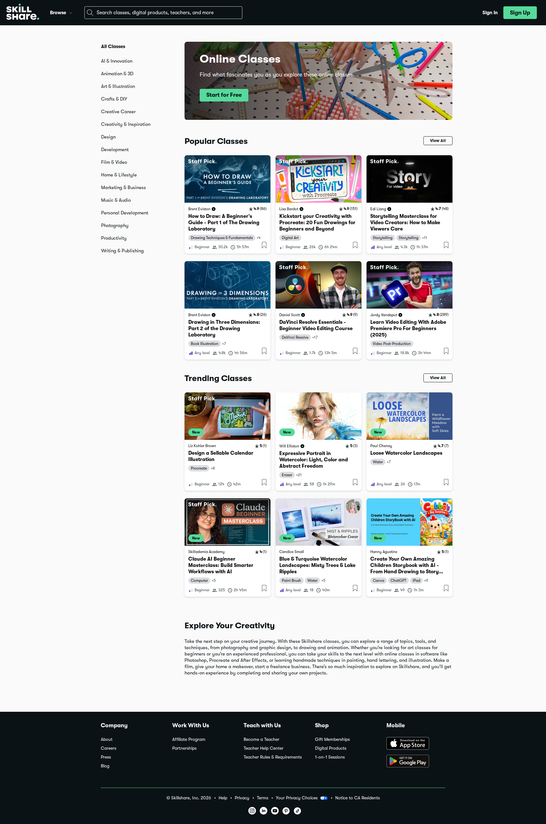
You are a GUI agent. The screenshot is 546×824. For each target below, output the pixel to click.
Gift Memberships (332, 739)
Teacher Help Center (263, 748)
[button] (70, 12)
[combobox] (163, 12)
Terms (262, 798)
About (106, 739)
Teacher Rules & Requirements (273, 757)
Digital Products (330, 748)
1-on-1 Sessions (330, 757)
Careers (108, 748)
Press (106, 757)
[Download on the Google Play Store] (415, 762)
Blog (105, 766)
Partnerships (184, 748)
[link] (227, 204)
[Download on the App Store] (415, 744)
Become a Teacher (261, 739)
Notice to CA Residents (357, 798)
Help (223, 798)
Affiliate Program (188, 739)
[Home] (22, 12)
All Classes (113, 46)
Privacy (242, 798)
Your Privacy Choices (297, 797)
